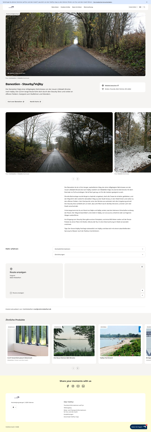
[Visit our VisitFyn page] (67, 386)
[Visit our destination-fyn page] (83, 386)
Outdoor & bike (65, 7)
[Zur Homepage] (11, 7)
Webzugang (67, 408)
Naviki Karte (34, 101)
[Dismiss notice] (146, 2)
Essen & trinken (77, 7)
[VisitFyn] (16, 397)
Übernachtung (88, 7)
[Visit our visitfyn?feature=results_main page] (78, 386)
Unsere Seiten (132, 7)
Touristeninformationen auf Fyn (74, 405)
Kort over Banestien (15, 101)
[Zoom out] (142, 295)
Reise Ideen (55, 7)
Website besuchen (111, 85)
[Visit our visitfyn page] (72, 386)
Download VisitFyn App (71, 417)
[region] (104, 280)
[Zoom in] (142, 290)
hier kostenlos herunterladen (102, 2)
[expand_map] (142, 267)
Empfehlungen (68, 414)
